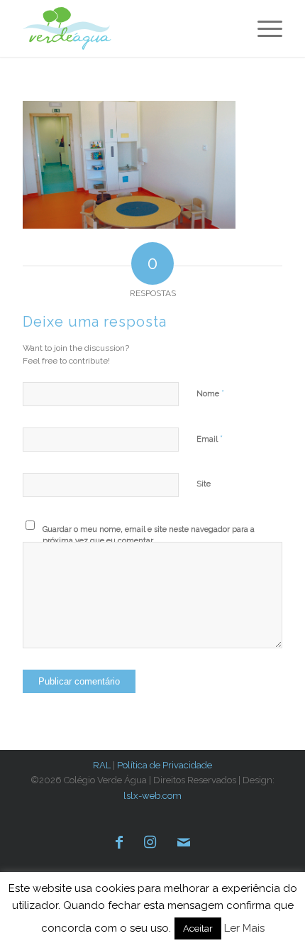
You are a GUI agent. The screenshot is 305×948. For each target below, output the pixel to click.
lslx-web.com (152, 795)
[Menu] (262, 28)
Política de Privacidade (164, 765)
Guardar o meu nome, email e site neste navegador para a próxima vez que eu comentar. (149, 535)
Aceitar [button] (198, 928)
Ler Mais (244, 928)
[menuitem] (262, 28)
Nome (210, 393)
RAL (102, 765)
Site (203, 484)
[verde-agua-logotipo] (74, 28)
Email (209, 438)
